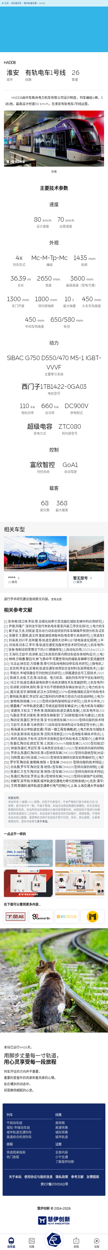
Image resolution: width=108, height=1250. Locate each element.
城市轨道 (61, 1137)
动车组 (11, 1246)
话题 (96, 1246)
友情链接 (93, 1177)
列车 (10, 1115)
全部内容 (61, 1152)
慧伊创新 (43, 1208)
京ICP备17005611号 (54, 1184)
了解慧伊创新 (64, 1162)
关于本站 (42, 821)
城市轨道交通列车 (19, 1132)
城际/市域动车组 (18, 1128)
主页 (6, 3)
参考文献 (77, 1177)
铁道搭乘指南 (16, 1152)
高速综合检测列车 (19, 1137)
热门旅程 (13, 1157)
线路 (31, 1246)
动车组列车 (15, 3)
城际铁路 (61, 1132)
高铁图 (60, 1123)
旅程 (76, 1246)
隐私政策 (62, 1177)
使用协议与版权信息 (38, 1177)
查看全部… (57, 599)
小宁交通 (61, 1157)
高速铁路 (61, 1128)
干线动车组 (14, 1123)
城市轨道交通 (29, 3)
